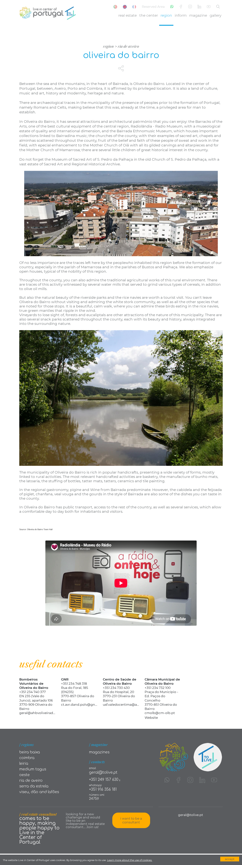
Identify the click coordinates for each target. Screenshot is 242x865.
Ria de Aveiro (128, 46)
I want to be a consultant (131, 820)
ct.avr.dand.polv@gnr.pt (79, 704)
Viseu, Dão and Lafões (39, 792)
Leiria (23, 763)
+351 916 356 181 (103, 789)
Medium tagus (32, 769)
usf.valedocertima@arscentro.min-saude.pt (121, 704)
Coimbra (26, 758)
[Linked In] (199, 7)
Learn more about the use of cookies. (129, 860)
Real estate (127, 15)
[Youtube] (208, 7)
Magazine (198, 15)
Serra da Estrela (33, 786)
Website (151, 718)
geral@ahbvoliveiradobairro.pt (37, 713)
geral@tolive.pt (103, 772)
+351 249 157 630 (103, 780)
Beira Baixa (29, 752)
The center (148, 15)
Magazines (99, 752)
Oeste (24, 775)
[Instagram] (190, 7)
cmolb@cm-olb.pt (160, 713)
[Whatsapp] (171, 7)
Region (166, 15)
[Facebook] (181, 7)
